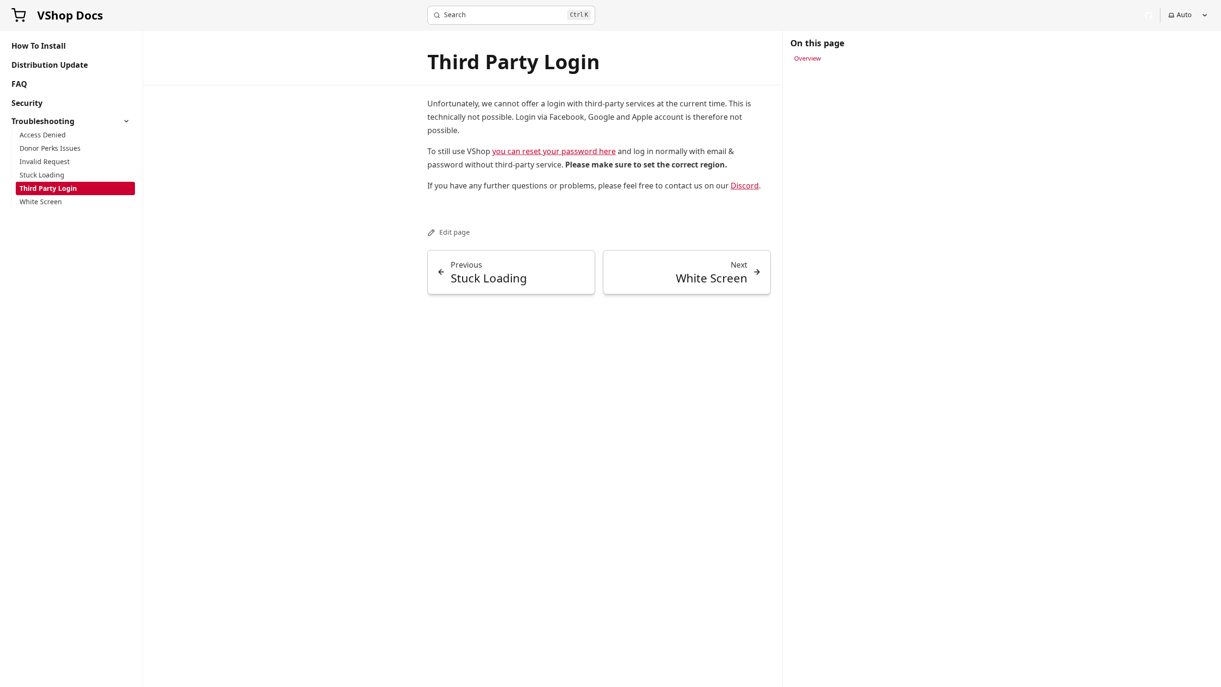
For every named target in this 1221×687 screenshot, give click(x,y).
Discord (745, 185)
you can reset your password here (554, 151)
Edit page (454, 232)
